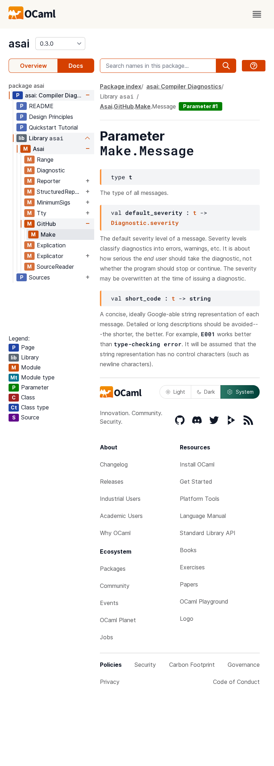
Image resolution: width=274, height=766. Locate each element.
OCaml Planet (118, 620)
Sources (39, 277)
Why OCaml (115, 532)
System (245, 392)
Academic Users (121, 515)
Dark (209, 392)
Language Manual (203, 515)
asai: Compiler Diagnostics (54, 95)
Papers (189, 584)
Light (179, 392)
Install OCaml (197, 464)
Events (109, 602)
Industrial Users (120, 498)
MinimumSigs (53, 202)
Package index (120, 86)
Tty (41, 213)
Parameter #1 (200, 106)
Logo (186, 618)
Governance (244, 664)
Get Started (196, 481)
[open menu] (257, 14)
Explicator (50, 255)
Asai (38, 148)
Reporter (48, 181)
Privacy (110, 681)
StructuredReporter (60, 191)
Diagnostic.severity (145, 222)
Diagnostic (51, 170)
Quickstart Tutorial (53, 127)
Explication (51, 245)
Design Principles (51, 116)
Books (188, 550)
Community (115, 585)
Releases (111, 481)
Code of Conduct (236, 681)
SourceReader (55, 266)
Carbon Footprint (192, 664)
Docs (75, 65)
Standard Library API (207, 532)
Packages (113, 568)
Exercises (192, 567)
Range (45, 159)
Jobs (106, 637)
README (41, 106)
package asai (26, 85)
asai (19, 43)
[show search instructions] (253, 65)
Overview (33, 65)
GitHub (46, 223)
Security (145, 664)
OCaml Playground (204, 601)
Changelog (114, 464)
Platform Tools (199, 498)
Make (48, 234)
